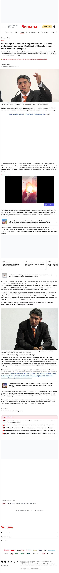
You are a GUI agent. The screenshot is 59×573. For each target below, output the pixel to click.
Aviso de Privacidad (7, 565)
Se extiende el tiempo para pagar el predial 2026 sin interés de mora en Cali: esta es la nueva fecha (34, 264)
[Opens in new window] (5, 562)
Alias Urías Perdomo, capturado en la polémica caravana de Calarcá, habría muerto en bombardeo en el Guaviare (11, 264)
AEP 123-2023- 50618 (16, 114)
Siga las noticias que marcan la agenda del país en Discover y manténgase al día (25, 59)
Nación (8, 37)
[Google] (2, 562)
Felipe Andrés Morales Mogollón (35, 114)
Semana (3, 37)
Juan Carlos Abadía (7, 411)
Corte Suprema (18, 411)
